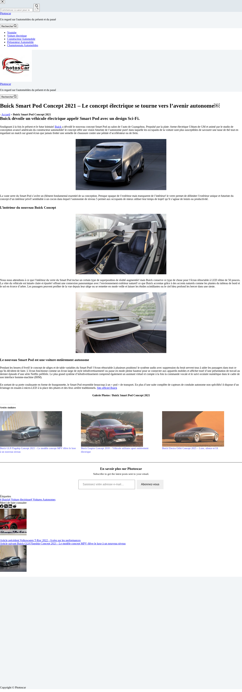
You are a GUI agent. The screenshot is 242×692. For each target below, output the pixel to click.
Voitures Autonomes (43, 499)
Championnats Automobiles (22, 45)
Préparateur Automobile (20, 42)
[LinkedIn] (11, 506)
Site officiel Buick (107, 387)
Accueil (5, 114)
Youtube (11, 32)
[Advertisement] (106, 630)
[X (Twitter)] (6, 506)
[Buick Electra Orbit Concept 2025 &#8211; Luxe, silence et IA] (201, 429)
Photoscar (5, 13)
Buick (58, 126)
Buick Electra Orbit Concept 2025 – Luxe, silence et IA (190, 448)
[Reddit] (14, 506)
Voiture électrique (17, 35)
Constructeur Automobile (21, 38)
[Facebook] (2, 506)
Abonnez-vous (150, 484)
